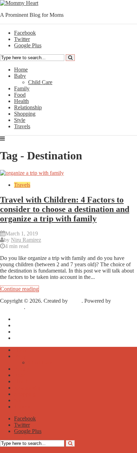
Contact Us (26, 338)
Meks (75, 301)
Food (20, 95)
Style (19, 120)
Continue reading (19, 289)
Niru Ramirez (26, 240)
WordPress (12, 307)
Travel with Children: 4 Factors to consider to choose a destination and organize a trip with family (64, 209)
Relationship (28, 107)
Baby (20, 76)
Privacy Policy (30, 332)
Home (21, 70)
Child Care (40, 82)
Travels (22, 126)
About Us (25, 325)
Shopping (24, 114)
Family (22, 88)
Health (21, 101)
